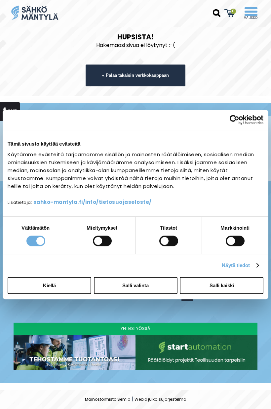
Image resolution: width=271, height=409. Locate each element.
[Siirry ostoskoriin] (230, 13)
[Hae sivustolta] (217, 13)
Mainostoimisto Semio (107, 399)
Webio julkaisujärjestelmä (160, 399)
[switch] (102, 241)
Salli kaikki (222, 285)
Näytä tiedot (236, 265)
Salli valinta (135, 285)
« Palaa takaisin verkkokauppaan (135, 75)
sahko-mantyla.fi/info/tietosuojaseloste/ (92, 202)
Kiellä (49, 285)
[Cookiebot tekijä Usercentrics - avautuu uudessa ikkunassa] (234, 120)
